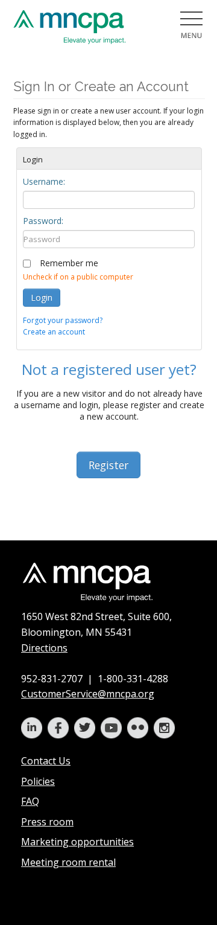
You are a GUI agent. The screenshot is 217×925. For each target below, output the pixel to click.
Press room (47, 821)
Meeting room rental (68, 862)
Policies (38, 781)
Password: (43, 220)
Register (108, 465)
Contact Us (46, 760)
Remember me (69, 263)
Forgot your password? (62, 320)
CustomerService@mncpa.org (87, 693)
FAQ (30, 801)
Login (41, 297)
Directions (44, 648)
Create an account (54, 332)
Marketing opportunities (77, 841)
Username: (44, 181)
